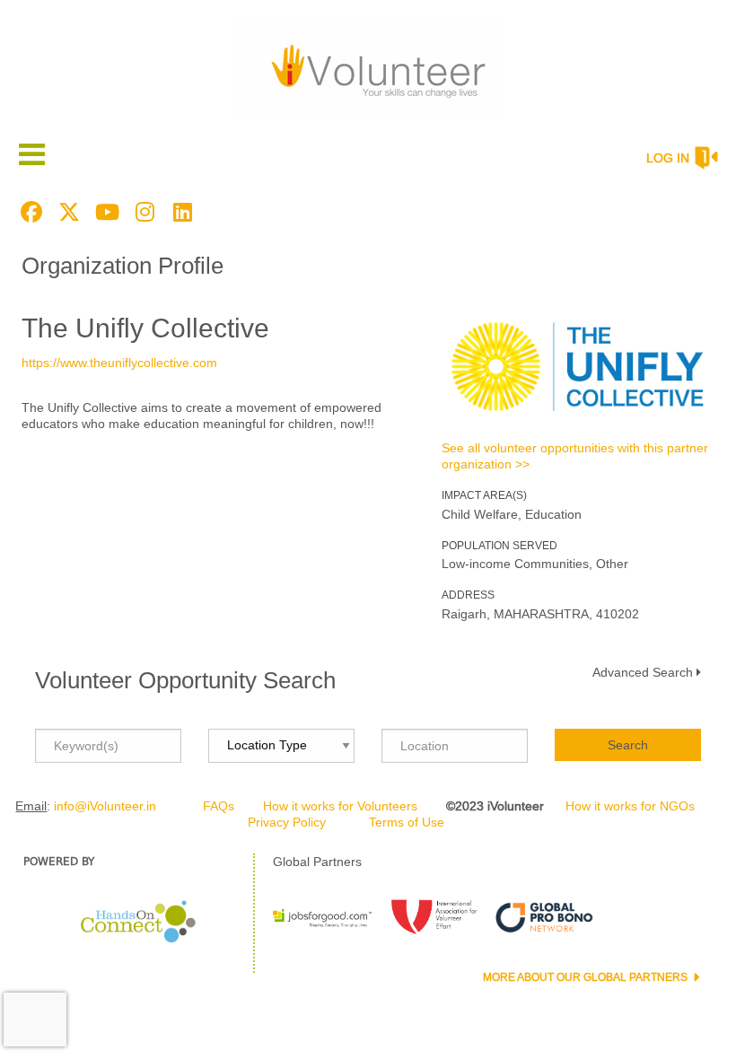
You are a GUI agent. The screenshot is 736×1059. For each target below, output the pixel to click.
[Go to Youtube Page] (104, 212)
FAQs (218, 806)
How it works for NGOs (630, 806)
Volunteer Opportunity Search (185, 680)
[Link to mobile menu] (32, 154)
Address (468, 595)
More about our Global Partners (586, 977)
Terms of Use (406, 822)
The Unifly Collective (145, 328)
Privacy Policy (287, 822)
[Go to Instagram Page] (141, 212)
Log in (667, 158)
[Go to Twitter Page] (66, 212)
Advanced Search (642, 672)
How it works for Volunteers (340, 806)
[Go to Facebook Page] (28, 212)
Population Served (499, 545)
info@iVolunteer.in (105, 806)
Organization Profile (122, 265)
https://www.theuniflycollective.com (119, 362)
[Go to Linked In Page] (179, 212)
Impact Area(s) (484, 495)
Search (628, 745)
